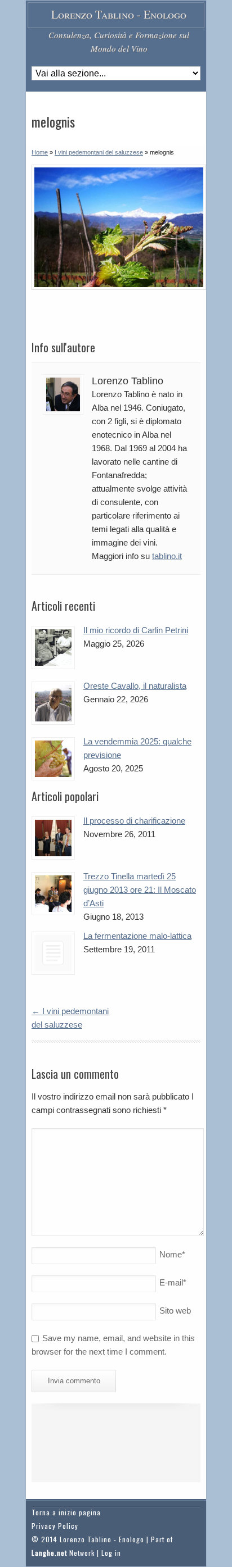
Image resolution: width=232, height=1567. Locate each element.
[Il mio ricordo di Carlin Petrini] (53, 647)
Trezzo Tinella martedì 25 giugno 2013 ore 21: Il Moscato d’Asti (139, 889)
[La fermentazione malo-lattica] (53, 953)
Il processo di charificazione (134, 820)
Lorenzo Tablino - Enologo (118, 14)
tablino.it (167, 556)
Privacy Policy (55, 1525)
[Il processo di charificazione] (53, 838)
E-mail (172, 1282)
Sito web (175, 1310)
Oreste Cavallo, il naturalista (134, 686)
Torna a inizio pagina (66, 1512)
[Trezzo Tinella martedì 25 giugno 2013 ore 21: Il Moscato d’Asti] (53, 893)
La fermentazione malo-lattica (137, 936)
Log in (111, 1552)
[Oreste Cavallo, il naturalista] (53, 703)
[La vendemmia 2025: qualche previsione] (53, 758)
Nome (172, 1254)
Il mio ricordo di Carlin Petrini (135, 630)
